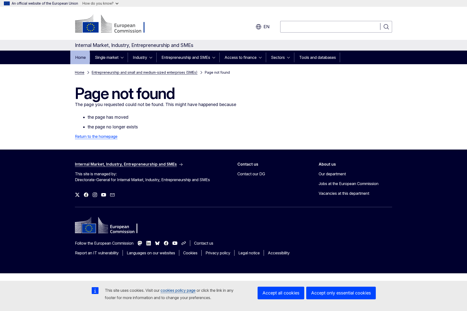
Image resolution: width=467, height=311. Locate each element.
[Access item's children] (123, 57)
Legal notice (249, 252)
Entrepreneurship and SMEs (186, 57)
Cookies (190, 252)
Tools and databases (317, 57)
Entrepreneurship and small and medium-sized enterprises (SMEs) (145, 72)
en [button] (266, 26)
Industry (140, 57)
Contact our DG (251, 173)
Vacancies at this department (344, 193)
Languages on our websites (151, 252)
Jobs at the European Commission (348, 183)
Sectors (278, 57)
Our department (332, 173)
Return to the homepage (96, 136)
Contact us (203, 243)
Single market (106, 57)
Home (80, 57)
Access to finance (241, 57)
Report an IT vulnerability (97, 252)
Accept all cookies (280, 292)
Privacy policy (218, 252)
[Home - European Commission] (114, 24)
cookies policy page (178, 290)
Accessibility (279, 252)
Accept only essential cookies (341, 292)
